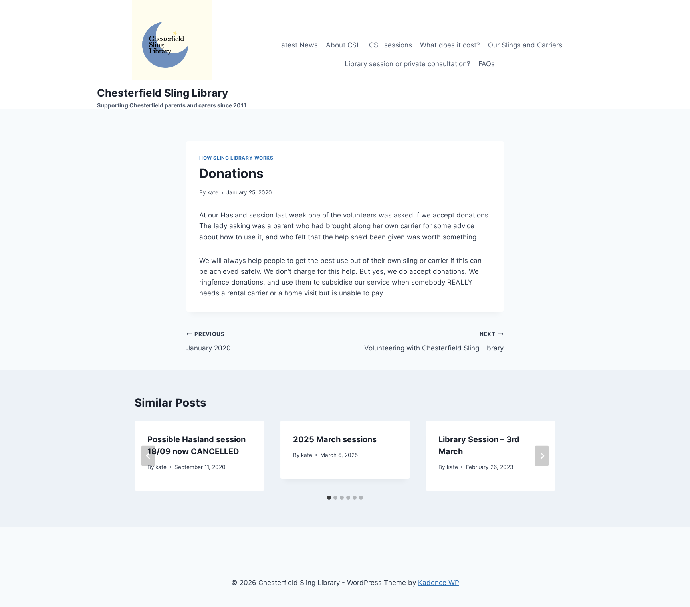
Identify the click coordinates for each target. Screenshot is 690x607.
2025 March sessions (335, 439)
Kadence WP (438, 583)
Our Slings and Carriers (525, 45)
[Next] (542, 456)
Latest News (297, 45)
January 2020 (208, 341)
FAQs (486, 64)
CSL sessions (390, 45)
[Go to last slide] (148, 456)
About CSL (343, 45)
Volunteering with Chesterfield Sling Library (434, 341)
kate (212, 192)
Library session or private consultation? (407, 64)
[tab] (329, 498)
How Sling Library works (236, 158)
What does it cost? (450, 45)
